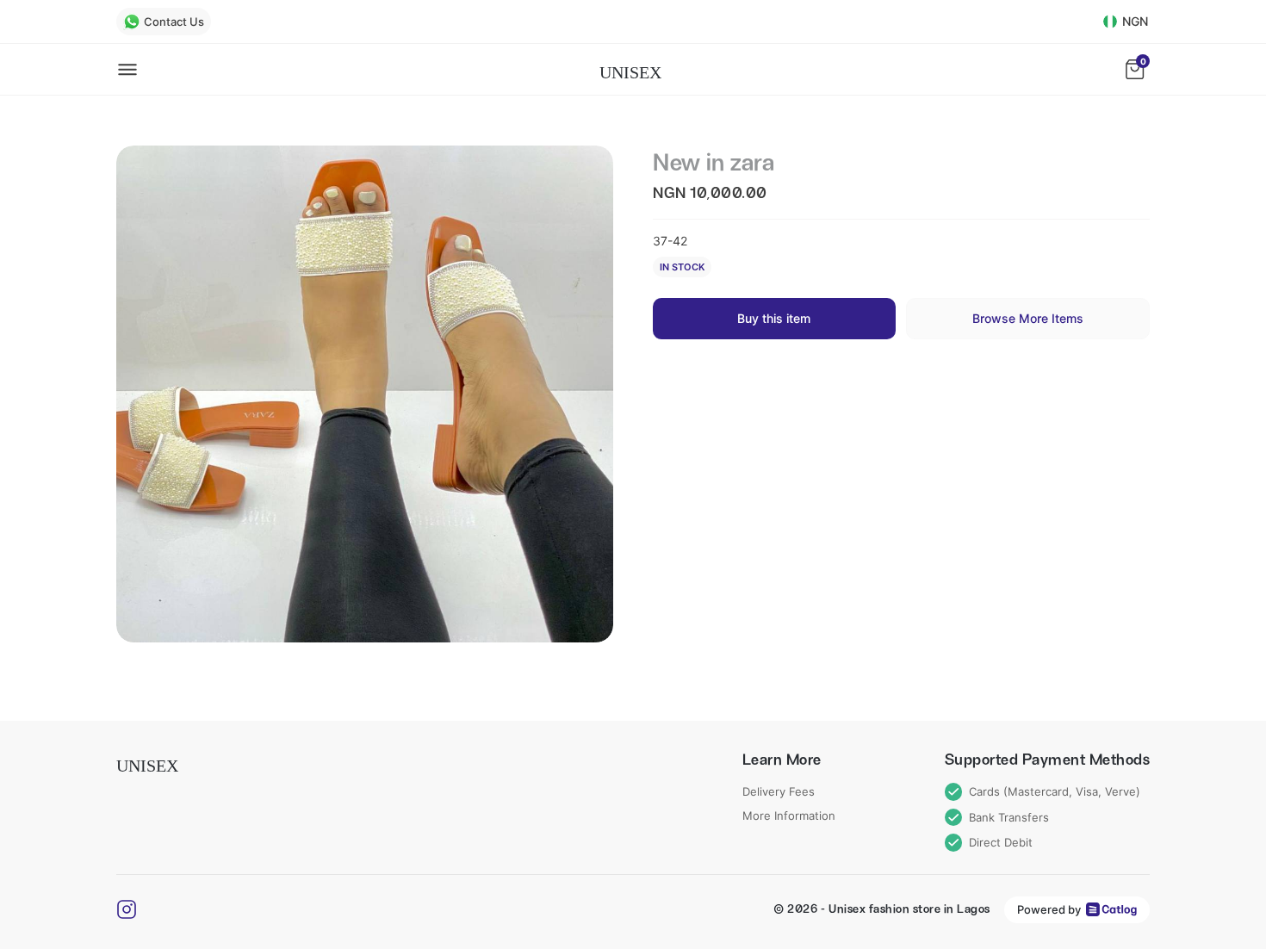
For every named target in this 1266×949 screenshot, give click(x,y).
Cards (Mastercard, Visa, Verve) (1054, 791)
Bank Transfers (1009, 817)
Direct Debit (1001, 842)
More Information (788, 815)
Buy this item (773, 318)
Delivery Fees (778, 791)
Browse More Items (1027, 318)
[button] (364, 394)
